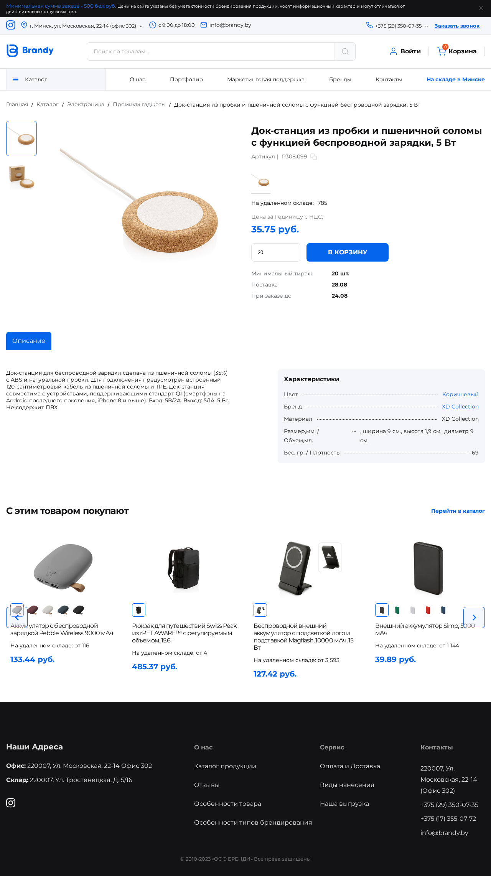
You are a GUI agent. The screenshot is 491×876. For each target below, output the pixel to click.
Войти (410, 51)
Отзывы (207, 785)
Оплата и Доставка (350, 766)
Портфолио (186, 79)
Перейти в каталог (458, 510)
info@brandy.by (230, 24)
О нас (137, 79)
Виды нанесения (347, 785)
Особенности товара (227, 803)
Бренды (340, 79)
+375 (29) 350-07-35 (449, 804)
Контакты (389, 79)
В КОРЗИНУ (347, 252)
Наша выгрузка (344, 803)
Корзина (460, 51)
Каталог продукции (225, 766)
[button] (17, 617)
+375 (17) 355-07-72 (448, 818)
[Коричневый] (260, 190)
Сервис (332, 747)
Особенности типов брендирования (253, 822)
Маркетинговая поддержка (266, 79)
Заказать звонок (457, 26)
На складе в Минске (456, 79)
